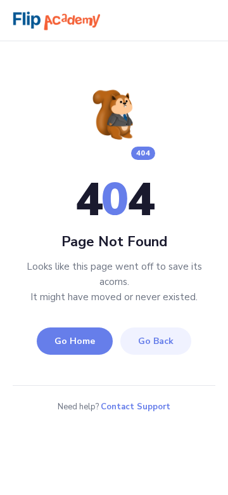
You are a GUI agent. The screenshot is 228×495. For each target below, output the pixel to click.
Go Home (74, 341)
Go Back (156, 341)
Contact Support (135, 406)
